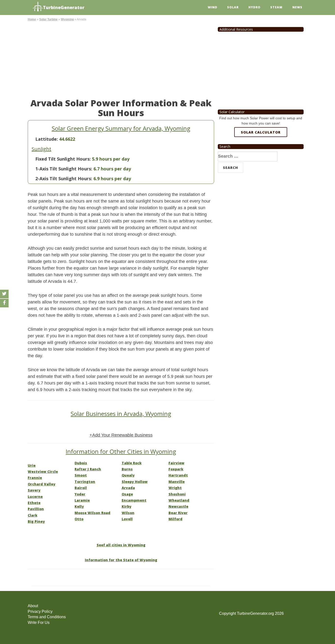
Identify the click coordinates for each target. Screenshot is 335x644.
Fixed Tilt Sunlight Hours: (63, 159)
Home (32, 19)
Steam (276, 7)
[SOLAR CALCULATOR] (260, 150)
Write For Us (39, 622)
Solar (233, 7)
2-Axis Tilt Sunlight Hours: (63, 178)
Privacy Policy (40, 611)
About (33, 606)
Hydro (254, 7)
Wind (212, 7)
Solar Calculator (261, 132)
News (297, 7)
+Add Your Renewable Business (121, 435)
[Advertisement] (121, 59)
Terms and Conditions (47, 617)
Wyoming (67, 19)
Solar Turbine (48, 19)
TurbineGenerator (63, 7)
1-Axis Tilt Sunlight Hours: (63, 169)
